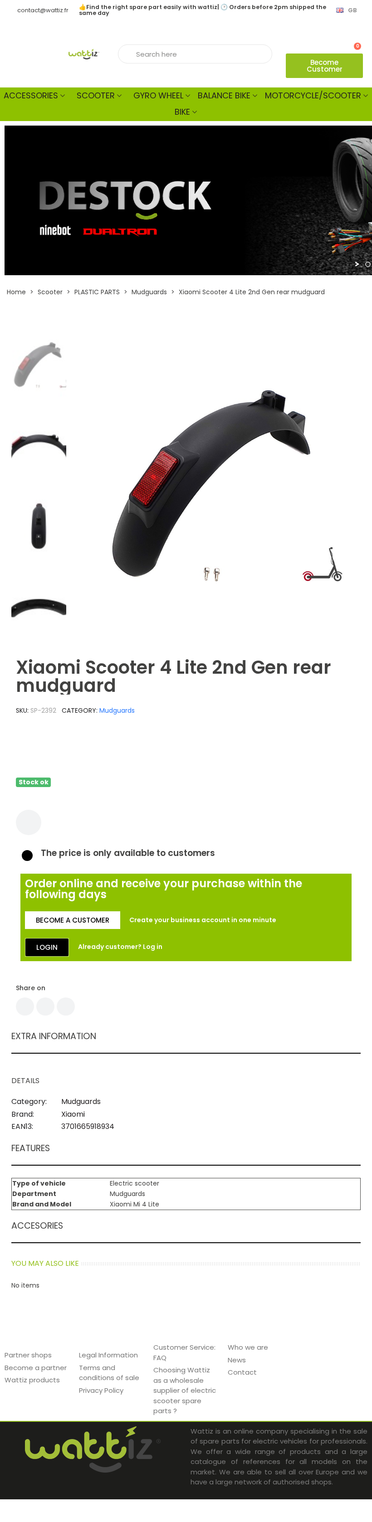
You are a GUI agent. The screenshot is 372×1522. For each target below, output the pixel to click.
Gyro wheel (158, 95)
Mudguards (117, 710)
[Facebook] (25, 1006)
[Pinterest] (66, 1006)
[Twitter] (45, 1006)
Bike (182, 111)
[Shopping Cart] (353, 42)
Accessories (31, 95)
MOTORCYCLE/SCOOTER (313, 95)
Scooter (96, 95)
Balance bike (224, 95)
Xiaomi (73, 1114)
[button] (324, 65)
